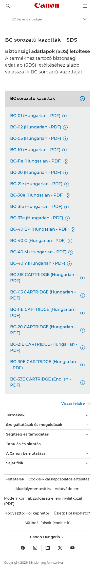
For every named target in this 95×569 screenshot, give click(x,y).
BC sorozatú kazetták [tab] (46, 98)
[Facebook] (23, 548)
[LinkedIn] (48, 548)
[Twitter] (60, 548)
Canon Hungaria (45, 537)
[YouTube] (72, 548)
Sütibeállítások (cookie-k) (48, 523)
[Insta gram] (35, 548)
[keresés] (8, 6)
